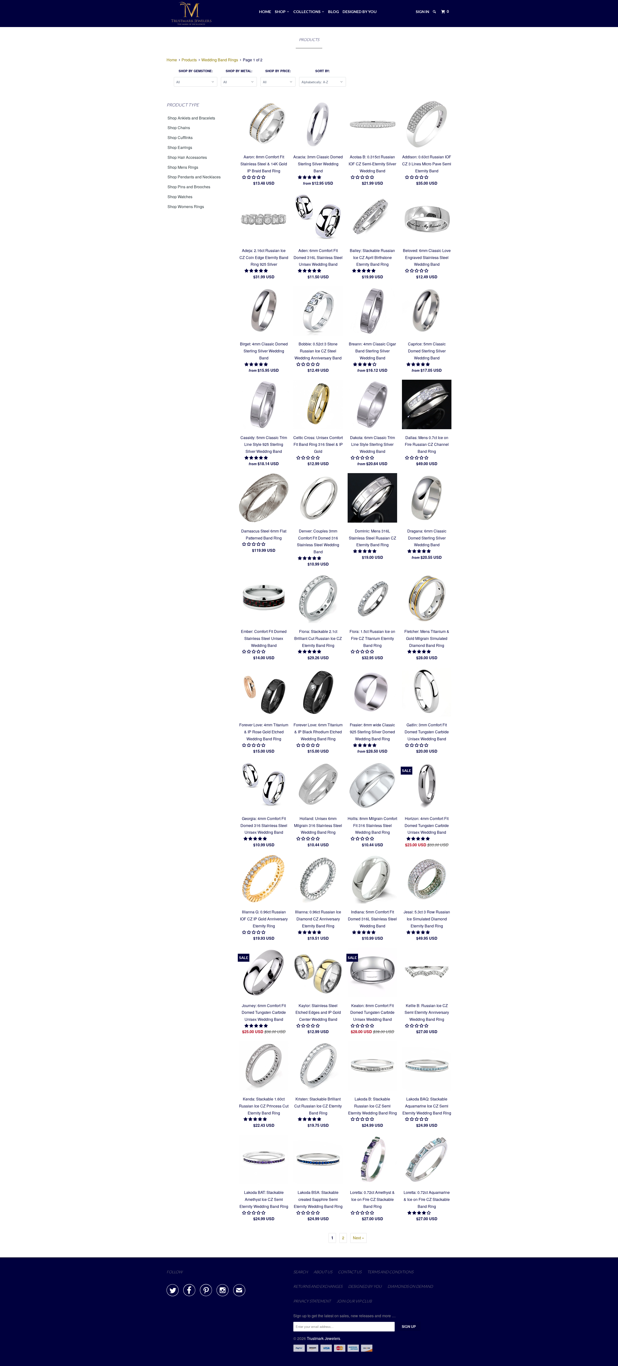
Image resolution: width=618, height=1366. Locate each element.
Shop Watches (180, 196)
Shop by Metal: (239, 71)
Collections (307, 11)
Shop (281, 11)
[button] (310, 177)
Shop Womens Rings (186, 206)
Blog (333, 11)
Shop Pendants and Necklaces (194, 177)
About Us (323, 1271)
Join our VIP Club (354, 1301)
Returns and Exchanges (317, 1286)
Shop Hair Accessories (187, 157)
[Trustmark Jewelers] (191, 13)
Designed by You (360, 11)
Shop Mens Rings (183, 167)
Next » (358, 1237)
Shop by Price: (278, 71)
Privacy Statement (312, 1301)
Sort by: (322, 71)
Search (300, 1271)
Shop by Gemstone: (196, 71)
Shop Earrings (180, 147)
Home (265, 11)
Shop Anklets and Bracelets (191, 118)
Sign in (422, 11)
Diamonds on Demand (410, 1286)
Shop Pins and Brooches (189, 186)
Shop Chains (179, 127)
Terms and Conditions (390, 1271)
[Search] (435, 11)
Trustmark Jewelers (323, 1338)
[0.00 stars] (254, 177)
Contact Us (349, 1271)
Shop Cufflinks (180, 137)
